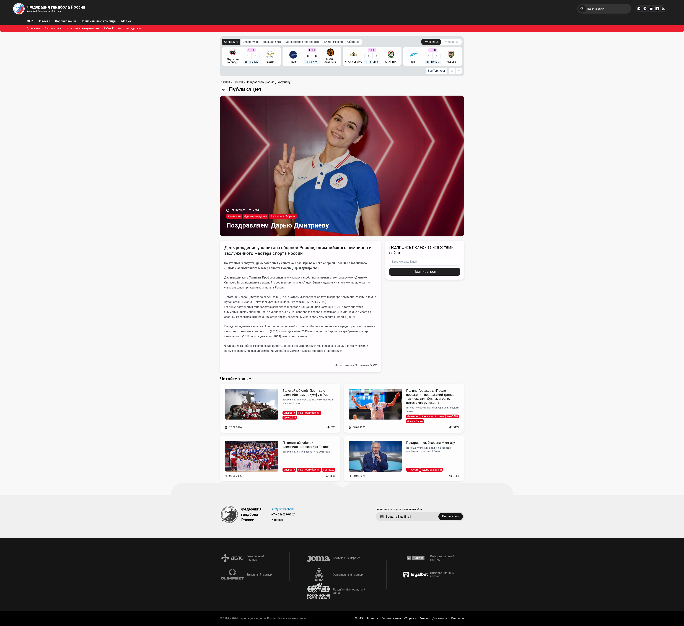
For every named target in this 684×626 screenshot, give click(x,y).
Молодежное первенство (82, 28)
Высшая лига (53, 28)
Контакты (277, 520)
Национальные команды (98, 21)
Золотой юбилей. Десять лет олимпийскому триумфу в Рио (305, 393)
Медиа (126, 21)
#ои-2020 (452, 416)
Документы (440, 618)
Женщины (451, 42)
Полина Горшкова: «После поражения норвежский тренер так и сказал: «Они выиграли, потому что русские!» (430, 397)
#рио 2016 (290, 417)
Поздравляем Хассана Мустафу (430, 442)
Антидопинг (133, 28)
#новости (234, 216)
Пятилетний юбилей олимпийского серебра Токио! (306, 445)
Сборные (353, 42)
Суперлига (33, 28)
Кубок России (112, 28)
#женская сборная (283, 216)
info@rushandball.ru (283, 509)
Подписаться (424, 271)
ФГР (30, 21)
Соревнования (65, 21)
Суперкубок (251, 42)
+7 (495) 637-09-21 (283, 514)
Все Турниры (436, 70)
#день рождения (255, 216)
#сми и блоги (415, 421)
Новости (44, 21)
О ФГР (359, 618)
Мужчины (431, 42)
